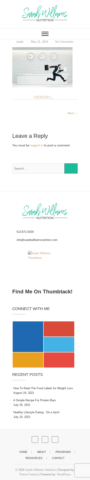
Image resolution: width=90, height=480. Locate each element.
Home (23, 452)
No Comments (64, 41)
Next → (73, 113)
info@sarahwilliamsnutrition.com (36, 240)
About (41, 452)
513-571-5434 (25, 231)
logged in (36, 145)
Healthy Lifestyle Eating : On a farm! (36, 412)
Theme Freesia (28, 474)
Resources (34, 458)
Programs (63, 452)
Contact (58, 458)
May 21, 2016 (39, 41)
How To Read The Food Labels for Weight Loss (43, 388)
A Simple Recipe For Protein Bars (34, 400)
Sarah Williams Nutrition (40, 469)
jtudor (20, 41)
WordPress (64, 474)
